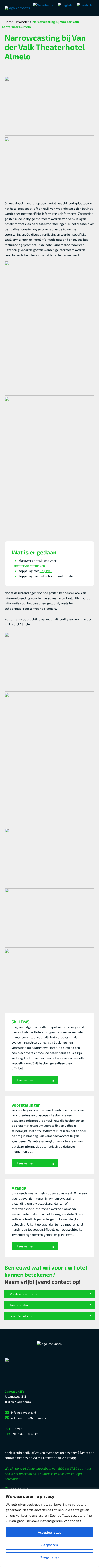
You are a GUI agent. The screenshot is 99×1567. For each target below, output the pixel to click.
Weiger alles (49, 1557)
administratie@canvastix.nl (30, 1418)
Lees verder (25, 1080)
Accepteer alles (49, 1532)
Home (9, 22)
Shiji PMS (46, 571)
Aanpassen (49, 1545)
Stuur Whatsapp (21, 1316)
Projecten (22, 22)
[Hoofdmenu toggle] (90, 8)
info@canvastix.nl (23, 1412)
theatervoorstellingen (29, 565)
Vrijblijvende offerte (23, 1294)
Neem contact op (22, 1305)
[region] (49, 1528)
